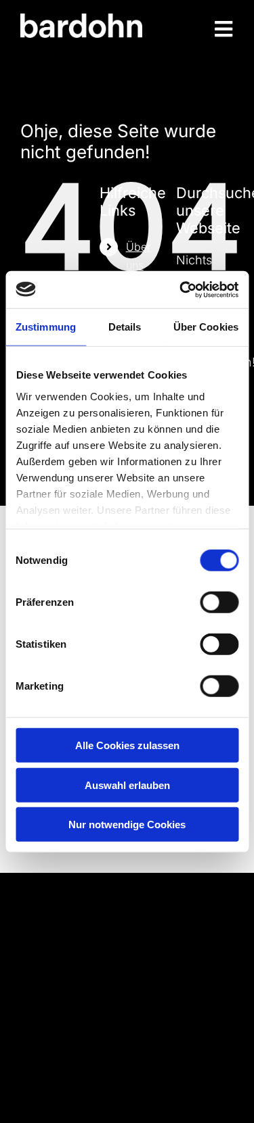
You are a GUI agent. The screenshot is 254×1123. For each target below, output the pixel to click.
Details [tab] (125, 327)
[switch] (219, 602)
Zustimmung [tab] (46, 327)
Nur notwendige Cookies (127, 824)
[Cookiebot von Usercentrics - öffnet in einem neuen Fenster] (180, 289)
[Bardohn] (81, 19)
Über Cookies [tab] (205, 327)
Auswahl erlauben (127, 784)
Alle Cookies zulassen (127, 745)
